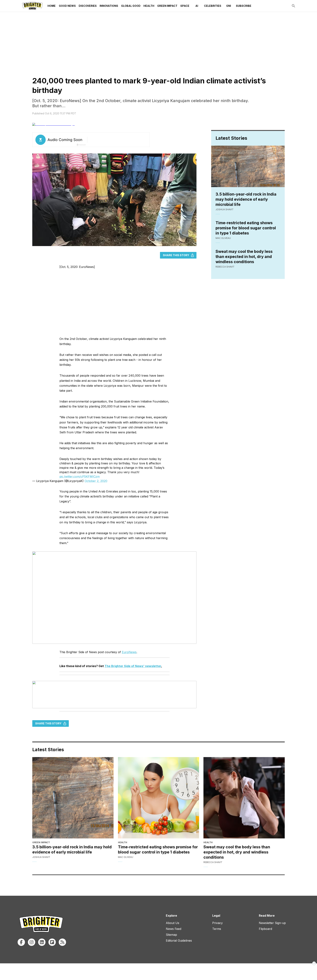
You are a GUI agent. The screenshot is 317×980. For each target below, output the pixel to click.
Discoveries (88, 5)
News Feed (173, 929)
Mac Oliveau (223, 238)
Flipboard (265, 929)
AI (196, 5)
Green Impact (167, 5)
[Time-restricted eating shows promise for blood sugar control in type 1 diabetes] (158, 797)
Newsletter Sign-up (272, 923)
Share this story (176, 255)
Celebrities (212, 5)
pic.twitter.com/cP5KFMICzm (79, 476)
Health (148, 5)
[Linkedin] (41, 942)
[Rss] (62, 942)
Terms (216, 929)
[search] (293, 6)
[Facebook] (21, 942)
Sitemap (171, 934)
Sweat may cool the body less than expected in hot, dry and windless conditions (244, 256)
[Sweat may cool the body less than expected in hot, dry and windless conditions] (244, 797)
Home (52, 5)
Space (184, 5)
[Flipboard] (52, 942)
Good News (67, 5)
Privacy (217, 923)
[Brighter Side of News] (32, 6)
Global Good (131, 5)
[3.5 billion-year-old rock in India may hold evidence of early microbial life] (73, 797)
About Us (172, 923)
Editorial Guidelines (179, 940)
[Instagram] (31, 942)
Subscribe (243, 5)
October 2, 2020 (96, 481)
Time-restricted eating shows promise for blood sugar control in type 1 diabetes (246, 227)
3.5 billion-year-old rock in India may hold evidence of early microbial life (246, 199)
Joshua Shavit (225, 209)
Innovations (109, 5)
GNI (228, 5)
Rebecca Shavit (225, 266)
